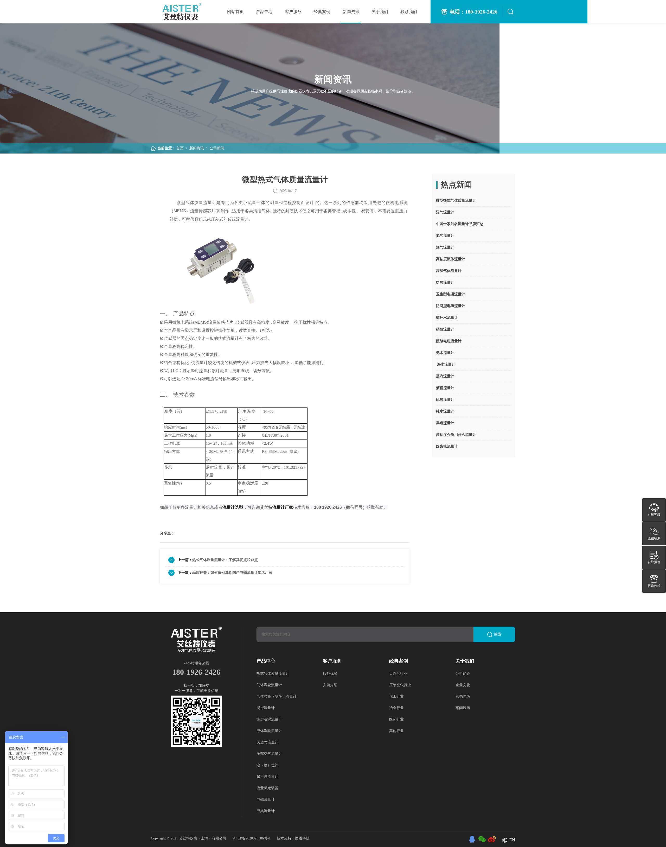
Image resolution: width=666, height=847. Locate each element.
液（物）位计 (267, 765)
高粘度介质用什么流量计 (456, 435)
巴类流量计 (266, 811)
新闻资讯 (351, 11)
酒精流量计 (445, 388)
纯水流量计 (445, 411)
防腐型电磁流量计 (450, 306)
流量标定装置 (267, 788)
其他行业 (396, 731)
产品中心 (264, 11)
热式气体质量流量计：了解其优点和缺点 (225, 560)
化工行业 (396, 696)
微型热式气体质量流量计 (456, 200)
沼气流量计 (445, 212)
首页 (180, 148)
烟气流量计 (445, 247)
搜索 (497, 634)
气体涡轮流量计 (269, 685)
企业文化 (463, 685)
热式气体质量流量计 (273, 674)
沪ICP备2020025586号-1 (252, 838)
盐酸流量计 (445, 282)
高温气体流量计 (449, 271)
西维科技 (302, 838)
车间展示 (463, 708)
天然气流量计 (267, 742)
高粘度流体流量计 (450, 259)
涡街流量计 (266, 708)
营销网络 (463, 696)
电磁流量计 (266, 799)
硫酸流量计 (445, 400)
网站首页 (235, 11)
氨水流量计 (445, 353)
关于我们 (380, 11)
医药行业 (396, 719)
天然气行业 (398, 674)
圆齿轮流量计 (447, 446)
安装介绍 (330, 685)
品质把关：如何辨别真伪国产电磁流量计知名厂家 (232, 573)
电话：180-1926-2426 (473, 12)
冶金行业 (396, 708)
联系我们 (408, 11)
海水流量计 (445, 364)
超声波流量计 (267, 777)
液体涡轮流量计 (269, 731)
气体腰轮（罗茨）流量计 (277, 696)
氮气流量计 (445, 236)
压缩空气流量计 (269, 754)
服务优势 (330, 674)
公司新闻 (217, 148)
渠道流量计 (445, 423)
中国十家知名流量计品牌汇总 (459, 224)
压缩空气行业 (400, 685)
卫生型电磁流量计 (450, 294)
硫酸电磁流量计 (449, 341)
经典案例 (322, 11)
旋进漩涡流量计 (269, 719)
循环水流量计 (447, 318)
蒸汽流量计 (445, 376)
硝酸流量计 (445, 329)
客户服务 (293, 11)
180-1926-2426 (196, 672)
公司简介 (463, 674)
